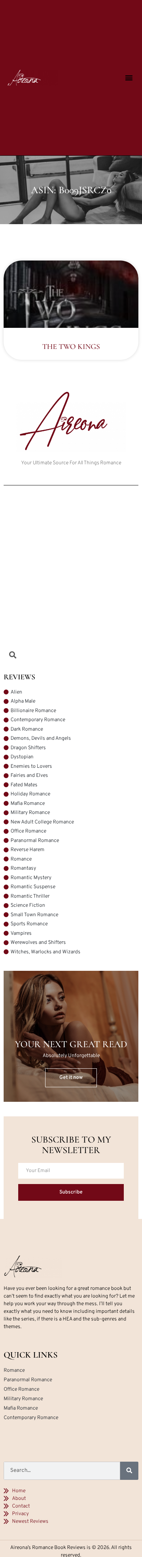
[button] (129, 78)
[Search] (129, 1471)
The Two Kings (71, 346)
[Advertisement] (71, 573)
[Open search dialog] (12, 656)
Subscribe (71, 1192)
